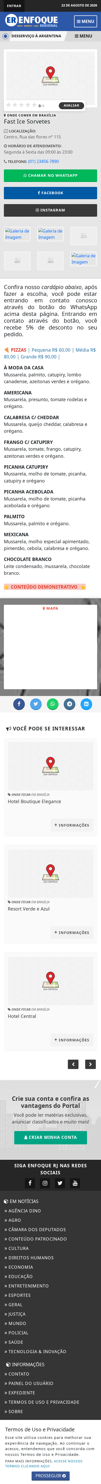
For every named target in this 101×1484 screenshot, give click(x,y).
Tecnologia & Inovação (37, 1351)
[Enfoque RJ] (33, 21)
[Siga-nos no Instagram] (45, 1183)
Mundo (16, 1323)
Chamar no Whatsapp (52, 175)
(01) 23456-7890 (43, 161)
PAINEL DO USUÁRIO (30, 1383)
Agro (14, 1220)
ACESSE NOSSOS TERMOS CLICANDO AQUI (44, 1463)
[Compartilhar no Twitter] (36, 704)
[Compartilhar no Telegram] (69, 704)
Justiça (16, 1314)
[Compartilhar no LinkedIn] (86, 704)
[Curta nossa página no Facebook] (30, 1183)
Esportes (19, 1295)
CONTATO (18, 1374)
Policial (17, 1333)
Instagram (52, 209)
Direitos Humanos (30, 1258)
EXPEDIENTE (21, 1393)
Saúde (15, 1342)
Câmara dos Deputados (36, 1229)
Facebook (52, 192)
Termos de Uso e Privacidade (43, 1402)
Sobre (15, 1411)
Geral (15, 1305)
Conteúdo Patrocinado (37, 1239)
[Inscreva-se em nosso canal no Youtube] (75, 1183)
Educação (20, 1276)
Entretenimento (28, 1286)
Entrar (14, 5)
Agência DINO (24, 1211)
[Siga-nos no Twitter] (60, 1183)
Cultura (18, 1248)
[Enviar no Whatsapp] (53, 704)
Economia (20, 1267)
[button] (90, 1064)
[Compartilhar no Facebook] (19, 704)
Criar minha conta (52, 1137)
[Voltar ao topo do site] (93, 816)
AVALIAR (71, 105)
